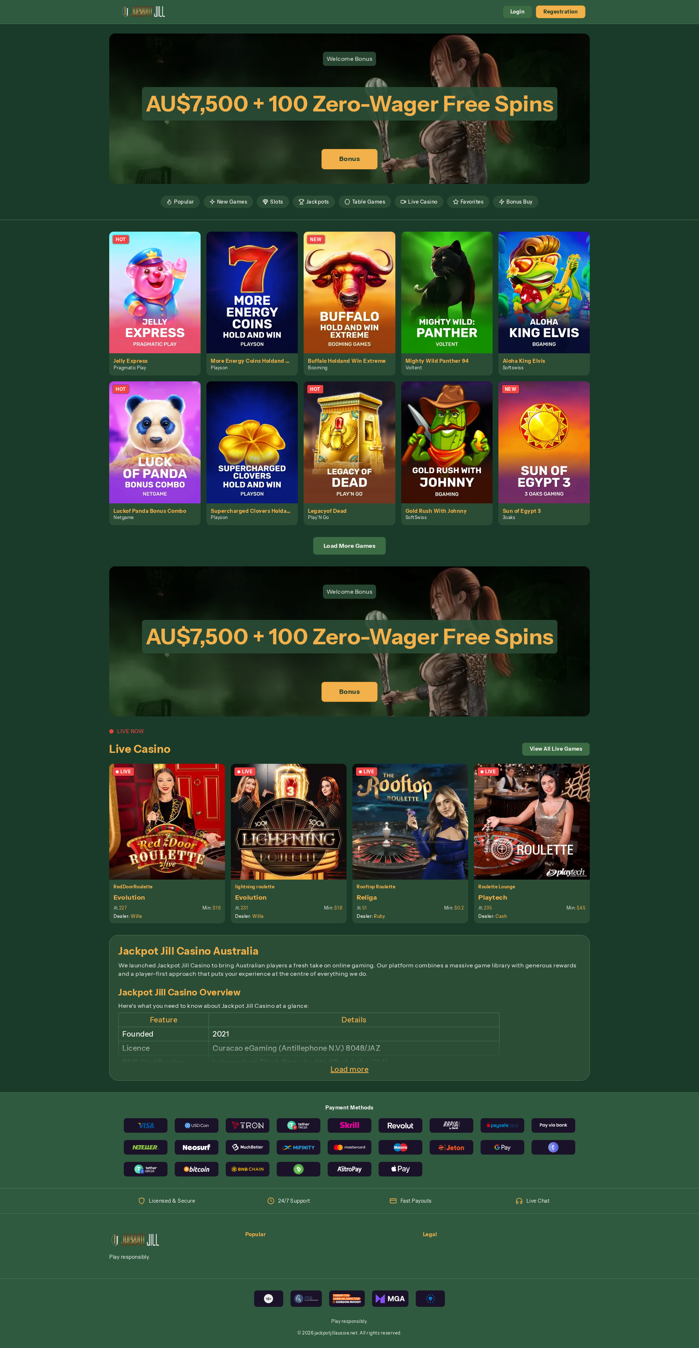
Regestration (561, 11)
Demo (159, 300)
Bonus (349, 159)
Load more (350, 1069)
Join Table (171, 821)
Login (517, 11)
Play (159, 284)
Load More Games (350, 545)
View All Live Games (556, 749)
